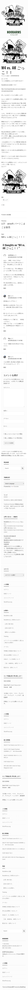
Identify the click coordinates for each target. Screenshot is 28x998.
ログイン (6, 589)
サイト (5, 426)
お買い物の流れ (9, 624)
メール (6, 418)
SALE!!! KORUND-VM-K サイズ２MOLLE (13, 849)
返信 (5, 288)
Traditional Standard (9, 504)
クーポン (6, 646)
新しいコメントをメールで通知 (13, 434)
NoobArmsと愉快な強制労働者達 (13, 500)
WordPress (23, 987)
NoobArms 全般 (8, 615)
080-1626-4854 (6, 948)
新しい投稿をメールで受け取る (13, 438)
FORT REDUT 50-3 (9, 761)
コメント (6, 387)
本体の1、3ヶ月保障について (12, 659)
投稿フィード (7, 593)
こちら (9, 701)
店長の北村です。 (10, 628)
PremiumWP (11, 987)
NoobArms (14, 32)
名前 (5, 410)
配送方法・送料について (11, 667)
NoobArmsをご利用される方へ (12, 620)
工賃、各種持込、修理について (13, 663)
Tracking (6, 636)
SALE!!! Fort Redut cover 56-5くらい (14, 745)
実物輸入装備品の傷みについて (12, 651)
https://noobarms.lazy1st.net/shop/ (13, 526)
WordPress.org (8, 602)
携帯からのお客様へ (10, 632)
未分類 (9, 214)
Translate (16, 486)
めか (8, 76)
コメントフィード (9, 598)
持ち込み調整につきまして (11, 655)
